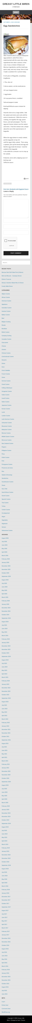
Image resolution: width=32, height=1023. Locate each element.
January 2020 (5, 809)
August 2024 (5, 621)
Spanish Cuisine (6, 499)
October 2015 (5, 983)
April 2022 (4, 715)
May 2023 (4, 670)
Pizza (3, 454)
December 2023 (6, 646)
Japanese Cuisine (6, 405)
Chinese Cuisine (6, 353)
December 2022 (6, 687)
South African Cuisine (7, 492)
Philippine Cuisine (6, 450)
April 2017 (4, 924)
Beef (3, 318)
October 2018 (5, 861)
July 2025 (4, 583)
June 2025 (4, 587)
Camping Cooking (6, 335)
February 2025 (6, 600)
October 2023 (5, 653)
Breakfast (4, 328)
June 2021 (4, 750)
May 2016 (4, 959)
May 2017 (4, 921)
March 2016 (5, 966)
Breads (4, 325)
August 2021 (5, 743)
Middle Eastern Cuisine (8, 436)
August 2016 (5, 948)
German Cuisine (6, 380)
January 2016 (5, 973)
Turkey (3, 506)
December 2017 (6, 896)
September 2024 (6, 618)
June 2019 (4, 834)
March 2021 (5, 761)
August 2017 (5, 910)
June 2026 (4, 545)
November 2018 (6, 858)
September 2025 (6, 576)
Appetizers (4, 304)
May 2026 (4, 548)
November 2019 (6, 816)
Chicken (4, 349)
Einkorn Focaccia (6, 279)
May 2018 (4, 879)
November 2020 (6, 774)
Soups (3, 485)
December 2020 (6, 771)
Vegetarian (5, 523)
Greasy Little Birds (16, 4)
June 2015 (4, 994)
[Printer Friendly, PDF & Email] (6, 34)
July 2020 (4, 788)
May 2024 (4, 632)
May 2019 (4, 837)
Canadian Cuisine (6, 339)
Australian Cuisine (6, 307)
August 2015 (5, 987)
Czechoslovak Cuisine (8, 356)
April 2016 (4, 962)
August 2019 (5, 827)
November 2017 (6, 900)
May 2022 (4, 712)
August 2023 (5, 660)
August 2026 (5, 538)
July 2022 (4, 705)
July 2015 (4, 990)
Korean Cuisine (6, 408)
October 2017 (5, 903)
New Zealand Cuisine (7, 443)
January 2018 (5, 893)
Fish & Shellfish (6, 370)
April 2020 (4, 799)
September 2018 (6, 865)
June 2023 (4, 667)
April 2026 (4, 552)
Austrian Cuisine (6, 311)
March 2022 (5, 719)
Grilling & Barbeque (7, 387)
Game (3, 377)
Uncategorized (6, 513)
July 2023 (4, 663)
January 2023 (5, 684)
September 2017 (6, 907)
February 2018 (6, 889)
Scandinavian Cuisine (7, 481)
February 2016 (6, 969)
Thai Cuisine (5, 502)
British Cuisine (5, 332)
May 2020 (4, 795)
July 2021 (4, 747)
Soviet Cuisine (5, 495)
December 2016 (6, 938)
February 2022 (6, 722)
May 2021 (4, 754)
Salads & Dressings (7, 475)
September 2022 (6, 698)
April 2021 (4, 757)
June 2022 (4, 708)
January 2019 (5, 851)
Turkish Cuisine (6, 509)
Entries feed (5, 1005)
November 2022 (6, 691)
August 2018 (5, 868)
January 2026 (5, 562)
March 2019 (5, 844)
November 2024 (6, 611)
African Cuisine (6, 297)
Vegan (3, 516)
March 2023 (5, 677)
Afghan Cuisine (6, 293)
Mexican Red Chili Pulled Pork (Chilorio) (12, 272)
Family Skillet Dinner (7, 286)
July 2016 (4, 952)
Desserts (4, 360)
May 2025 (4, 590)
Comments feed (6, 1008)
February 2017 (6, 931)
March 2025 (5, 597)
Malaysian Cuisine (7, 429)
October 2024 (5, 614)
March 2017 (5, 928)
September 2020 (6, 781)
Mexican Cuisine (6, 433)
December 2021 (6, 729)
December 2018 (6, 854)
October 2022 (5, 694)
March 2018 (5, 886)
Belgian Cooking (6, 321)
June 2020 (4, 792)
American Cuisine (6, 300)
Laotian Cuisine (6, 415)
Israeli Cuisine (5, 398)
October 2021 (5, 736)
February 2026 (6, 559)
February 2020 (6, 806)
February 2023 (6, 680)
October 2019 (5, 820)
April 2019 (4, 841)
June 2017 (4, 917)
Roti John (6, 189)
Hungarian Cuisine (7, 391)
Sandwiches (7, 183)
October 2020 (5, 778)
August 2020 (5, 785)
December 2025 (6, 566)
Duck (3, 367)
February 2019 (6, 848)
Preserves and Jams (7, 468)
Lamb (3, 412)
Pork (3, 461)
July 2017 (4, 914)
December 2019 (6, 813)
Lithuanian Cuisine (7, 422)
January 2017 (5, 934)
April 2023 (4, 674)
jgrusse (17, 22)
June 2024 (4, 628)
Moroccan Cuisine (6, 440)
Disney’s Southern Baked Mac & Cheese (13, 282)
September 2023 (6, 656)
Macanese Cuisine (7, 426)
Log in (3, 1001)
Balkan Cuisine (6, 314)
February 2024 (6, 639)
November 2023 (6, 649)
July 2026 (4, 541)
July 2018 (4, 872)
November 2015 (6, 980)
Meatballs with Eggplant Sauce (19, 189)
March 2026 (5, 555)
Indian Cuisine (5, 394)
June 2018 (4, 875)
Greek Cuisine (5, 384)
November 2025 (6, 569)
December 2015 (6, 976)
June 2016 (4, 955)
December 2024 (6, 607)
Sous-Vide (4, 488)
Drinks (3, 363)
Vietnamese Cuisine (7, 530)
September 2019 (6, 823)
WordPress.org (6, 1012)
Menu (16, 12)
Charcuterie (5, 342)
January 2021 (5, 767)
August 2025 (5, 580)
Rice (3, 471)
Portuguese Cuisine (7, 464)
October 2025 (5, 573)
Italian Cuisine (5, 401)
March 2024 (5, 635)
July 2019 (4, 830)
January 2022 (5, 726)
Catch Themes (21, 1020)
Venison (4, 527)
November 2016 (6, 941)
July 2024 (4, 625)
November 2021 (6, 733)
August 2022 (5, 701)
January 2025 (5, 604)
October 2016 (5, 945)
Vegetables (5, 520)
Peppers (4, 447)
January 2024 (5, 642)
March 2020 (5, 802)
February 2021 (6, 764)
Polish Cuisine (5, 457)
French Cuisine (6, 374)
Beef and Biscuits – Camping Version (12, 275)
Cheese (4, 346)
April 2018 (4, 882)
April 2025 (4, 593)
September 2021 (6, 740)
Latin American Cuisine (8, 419)
